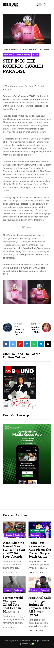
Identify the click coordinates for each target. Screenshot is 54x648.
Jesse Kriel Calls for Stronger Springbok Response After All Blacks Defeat (40, 606)
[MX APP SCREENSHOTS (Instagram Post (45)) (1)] (27, 453)
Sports (9, 535)
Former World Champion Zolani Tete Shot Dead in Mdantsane (13, 604)
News (35, 55)
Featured (15, 49)
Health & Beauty (23, 55)
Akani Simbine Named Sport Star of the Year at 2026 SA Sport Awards (14, 549)
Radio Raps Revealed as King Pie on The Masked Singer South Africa (40, 549)
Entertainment (37, 531)
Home (5, 49)
